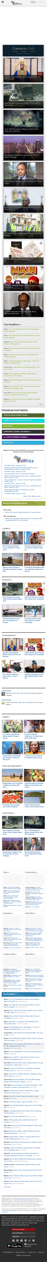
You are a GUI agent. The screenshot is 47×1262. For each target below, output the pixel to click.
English (33, 2)
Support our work (18, 1229)
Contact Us (31, 1252)
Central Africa (30, 872)
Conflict (5, 529)
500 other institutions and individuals (23, 1199)
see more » (7, 1187)
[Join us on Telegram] (21, 1240)
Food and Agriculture (11, 766)
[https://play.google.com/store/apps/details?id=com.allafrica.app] (15, 1246)
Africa (5, 872)
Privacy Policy (20, 1252)
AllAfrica (16, 3)
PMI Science (8, 442)
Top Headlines (12, 324)
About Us (41, 1252)
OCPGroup (7, 426)
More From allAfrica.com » (32, 496)
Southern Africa (9, 954)
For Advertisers (17, 1233)
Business (6, 580)
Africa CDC (7, 510)
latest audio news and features (23, 702)
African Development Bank (15, 415)
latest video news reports (21, 693)
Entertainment (8, 635)
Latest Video (6, 691)
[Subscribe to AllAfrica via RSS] (33, 1240)
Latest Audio (6, 700)
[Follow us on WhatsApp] (30, 1240)
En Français (39, 2)
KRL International (9, 516)
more (41, 404)
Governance (7, 813)
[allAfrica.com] (23, 459)
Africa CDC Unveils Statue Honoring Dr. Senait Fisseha (22, 512)
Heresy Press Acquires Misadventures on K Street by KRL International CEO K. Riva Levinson (24, 519)
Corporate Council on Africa (16, 431)
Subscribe (15, 1236)
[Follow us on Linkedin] (26, 1240)
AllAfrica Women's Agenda (15, 437)
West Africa (29, 954)
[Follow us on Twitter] (18, 1240)
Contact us (4, 1212)
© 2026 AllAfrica (8, 1252)
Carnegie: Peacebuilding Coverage (17, 421)
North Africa (29, 913)
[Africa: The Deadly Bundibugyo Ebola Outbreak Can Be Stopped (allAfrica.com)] (12, 880)
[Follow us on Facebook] (13, 1240)
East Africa (7, 913)
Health (5, 717)
